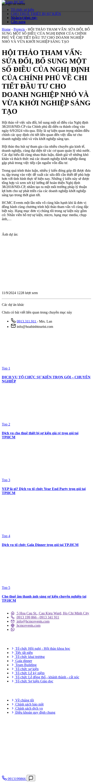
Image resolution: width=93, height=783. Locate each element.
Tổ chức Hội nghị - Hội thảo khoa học (42, 648)
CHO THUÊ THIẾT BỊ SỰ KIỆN (36, 14)
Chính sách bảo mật (29, 704)
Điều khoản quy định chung (34, 712)
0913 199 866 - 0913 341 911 (37, 617)
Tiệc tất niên (23, 653)
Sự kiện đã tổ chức (24, 18)
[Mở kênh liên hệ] (31, 778)
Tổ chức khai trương (29, 657)
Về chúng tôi (24, 700)
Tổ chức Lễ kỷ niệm (29, 673)
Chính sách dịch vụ (28, 708)
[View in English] (9, 31)
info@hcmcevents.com (32, 621)
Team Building (25, 665)
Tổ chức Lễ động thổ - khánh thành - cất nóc (46, 677)
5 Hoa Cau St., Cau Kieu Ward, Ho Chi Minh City (52, 613)
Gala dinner (23, 661)
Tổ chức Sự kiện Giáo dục (33, 681)
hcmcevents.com (28, 625)
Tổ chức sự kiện (22, 10)
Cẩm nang (18, 22)
